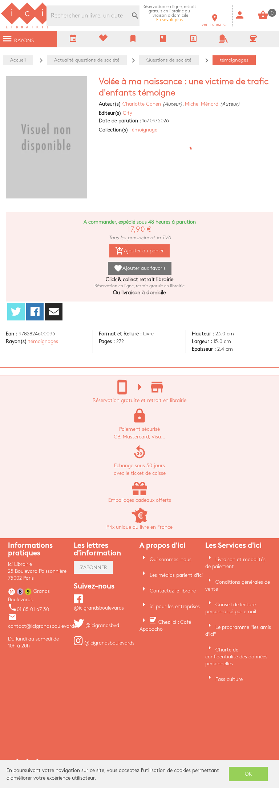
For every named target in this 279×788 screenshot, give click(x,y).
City (127, 113)
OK (248, 774)
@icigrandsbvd (101, 625)
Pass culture (229, 679)
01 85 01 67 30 (28, 609)
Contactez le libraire (173, 590)
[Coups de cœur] (103, 39)
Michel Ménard (201, 104)
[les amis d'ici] (223, 41)
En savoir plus (169, 13)
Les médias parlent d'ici (176, 575)
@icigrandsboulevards (108, 643)
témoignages (43, 341)
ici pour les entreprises (175, 606)
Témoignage (143, 129)
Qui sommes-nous (170, 559)
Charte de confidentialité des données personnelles (236, 656)
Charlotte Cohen (141, 104)
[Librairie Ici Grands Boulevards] (27, 27)
